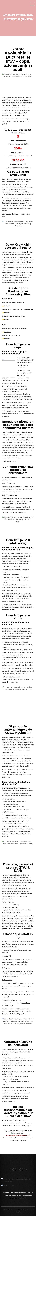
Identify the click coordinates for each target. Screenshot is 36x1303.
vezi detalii (7, 306)
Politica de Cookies (27, 1195)
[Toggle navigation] (32, 4)
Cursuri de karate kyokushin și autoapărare (21, 1192)
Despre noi (6, 1192)
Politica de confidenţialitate (18, 1198)
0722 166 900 (25, 129)
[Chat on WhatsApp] (18, 133)
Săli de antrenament (10, 1195)
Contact (19, 1195)
